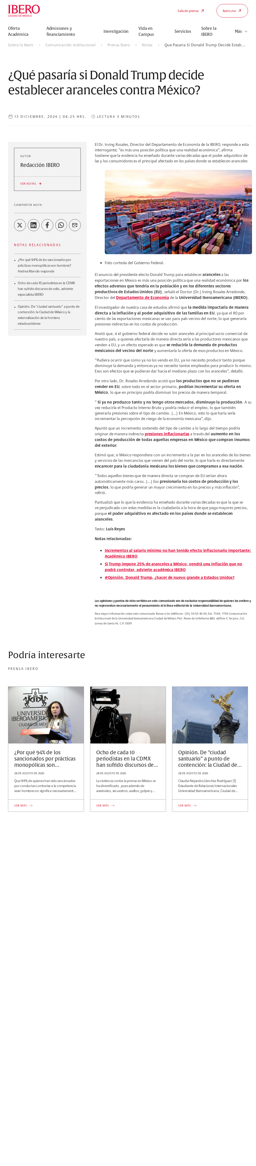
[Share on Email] (75, 225)
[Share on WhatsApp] (61, 225)
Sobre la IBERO (208, 31)
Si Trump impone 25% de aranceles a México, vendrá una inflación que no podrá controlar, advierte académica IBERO (173, 567)
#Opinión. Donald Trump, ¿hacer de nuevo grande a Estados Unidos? (170, 577)
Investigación (116, 31)
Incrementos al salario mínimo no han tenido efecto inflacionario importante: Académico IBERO (178, 553)
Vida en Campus (146, 31)
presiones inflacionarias (167, 434)
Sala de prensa (188, 10)
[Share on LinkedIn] (34, 225)
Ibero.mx (229, 10)
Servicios (182, 31)
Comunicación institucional (71, 45)
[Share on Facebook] (47, 225)
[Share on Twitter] (20, 225)
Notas (147, 45)
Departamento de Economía (142, 297)
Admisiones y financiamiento (60, 31)
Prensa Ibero (119, 45)
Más (238, 31)
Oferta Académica (18, 31)
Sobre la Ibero (21, 45)
